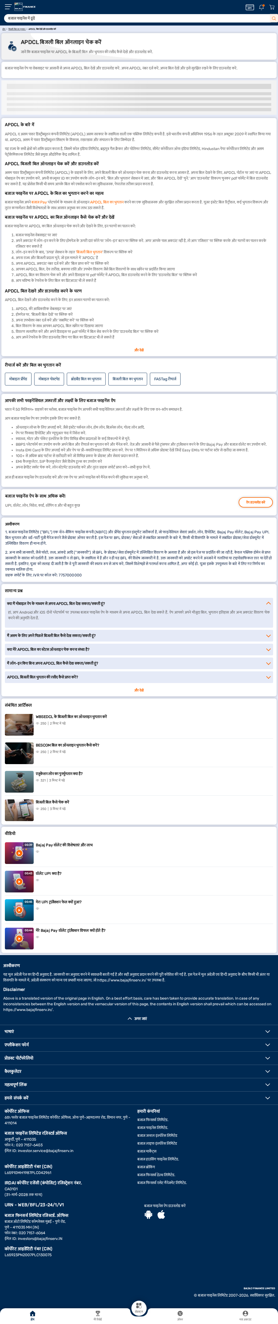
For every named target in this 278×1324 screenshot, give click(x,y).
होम (32, 1319)
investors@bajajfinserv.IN (40, 1238)
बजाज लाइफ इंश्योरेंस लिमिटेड (157, 1143)
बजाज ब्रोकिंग (146, 1167)
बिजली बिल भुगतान (89, 252)
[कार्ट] (272, 7)
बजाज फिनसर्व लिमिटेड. (153, 1120)
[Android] (148, 1215)
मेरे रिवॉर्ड (98, 1319)
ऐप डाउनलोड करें (255, 502)
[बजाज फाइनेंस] (25, 7)
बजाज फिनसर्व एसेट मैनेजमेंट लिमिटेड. (162, 1183)
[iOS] (161, 1215)
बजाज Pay (39, 202)
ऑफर (180, 1319)
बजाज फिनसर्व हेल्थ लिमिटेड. (156, 1175)
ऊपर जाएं (140, 1018)
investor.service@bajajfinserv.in (45, 1150)
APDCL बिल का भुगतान (107, 202)
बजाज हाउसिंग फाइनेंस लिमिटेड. (158, 1159)
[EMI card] (250, 7)
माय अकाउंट (245, 1319)
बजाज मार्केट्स (146, 1151)
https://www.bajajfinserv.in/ (122, 980)
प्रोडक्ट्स (139, 1311)
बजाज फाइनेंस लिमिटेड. (152, 1127)
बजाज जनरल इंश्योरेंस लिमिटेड (157, 1135)
